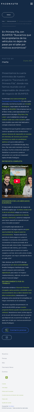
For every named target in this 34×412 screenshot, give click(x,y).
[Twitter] (6, 377)
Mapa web (4, 399)
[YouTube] (10, 377)
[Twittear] (6, 337)
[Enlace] (9, 3)
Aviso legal (4, 387)
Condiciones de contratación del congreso (12, 395)
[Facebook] (3, 377)
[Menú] (31, 3)
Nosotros (5, 354)
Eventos (4, 372)
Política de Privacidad (7, 391)
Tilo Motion (11, 406)
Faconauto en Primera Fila (11, 101)
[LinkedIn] (17, 377)
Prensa (4, 358)
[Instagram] (14, 377)
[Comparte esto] (4, 337)
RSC (3, 363)
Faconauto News (7, 367)
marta (5, 62)
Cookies (4, 383)
